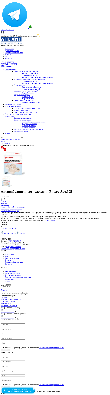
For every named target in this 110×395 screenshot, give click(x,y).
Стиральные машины (13, 106)
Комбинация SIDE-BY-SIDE (24, 100)
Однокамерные (19, 85)
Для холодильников (21, 131)
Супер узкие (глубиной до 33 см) (26, 112)
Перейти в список (7, 318)
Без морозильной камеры (31, 87)
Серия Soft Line (28, 93)
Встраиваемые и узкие (22, 95)
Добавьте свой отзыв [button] (8, 228)
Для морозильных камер (23, 118)
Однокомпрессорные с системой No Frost (37, 77)
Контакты (8, 58)
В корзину (4, 201)
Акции (7, 133)
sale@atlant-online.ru (13, 247)
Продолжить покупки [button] (23, 312)
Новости (8, 55)
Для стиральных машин (22, 120)
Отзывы (8, 56)
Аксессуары (9, 116)
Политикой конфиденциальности (13, 249)
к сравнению (5, 203)
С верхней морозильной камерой (26, 91)
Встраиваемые (27, 97)
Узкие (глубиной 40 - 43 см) (24, 110)
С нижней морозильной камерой (26, 71)
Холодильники (10, 70)
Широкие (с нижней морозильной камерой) (30, 79)
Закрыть (4, 290)
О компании (9, 49)
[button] (19, 207)
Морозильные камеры (13, 104)
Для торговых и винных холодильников (28, 129)
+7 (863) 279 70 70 (7, 30)
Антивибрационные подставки (33, 122)
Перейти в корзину (8, 312)
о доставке (51, 220)
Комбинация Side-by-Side (31, 102)
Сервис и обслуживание (14, 53)
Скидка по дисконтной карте (11, 209)
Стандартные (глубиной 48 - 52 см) (27, 108)
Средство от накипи (29, 124)
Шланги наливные (29, 126)
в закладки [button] (5, 205)
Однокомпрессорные (30, 73)
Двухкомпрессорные (29, 75)
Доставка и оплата (12, 51)
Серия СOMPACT (29, 99)
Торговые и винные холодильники (18, 114)
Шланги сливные (28, 128)
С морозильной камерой (31, 89)
